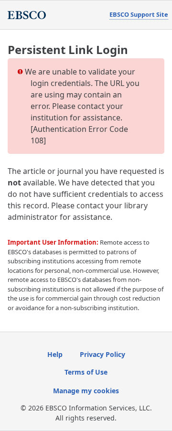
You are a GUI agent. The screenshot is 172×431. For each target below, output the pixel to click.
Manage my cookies (86, 390)
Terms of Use (86, 372)
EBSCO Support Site (138, 14)
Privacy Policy (102, 354)
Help (55, 354)
